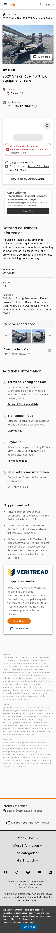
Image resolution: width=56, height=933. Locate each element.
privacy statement (14, 922)
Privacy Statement (17, 881)
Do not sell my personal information (28, 884)
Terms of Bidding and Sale (22, 404)
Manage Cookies (18, 919)
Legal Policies (37, 881)
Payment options (17, 461)
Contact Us (42, 822)
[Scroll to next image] (50, 336)
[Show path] (15, 14)
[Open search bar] (42, 4)
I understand (29, 927)
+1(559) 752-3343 (17, 487)
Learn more (22, 628)
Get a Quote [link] (19, 621)
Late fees (31, 450)
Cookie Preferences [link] (28, 887)
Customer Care (18, 152)
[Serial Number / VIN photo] (49, 350)
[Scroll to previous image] (5, 336)
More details (14, 431)
